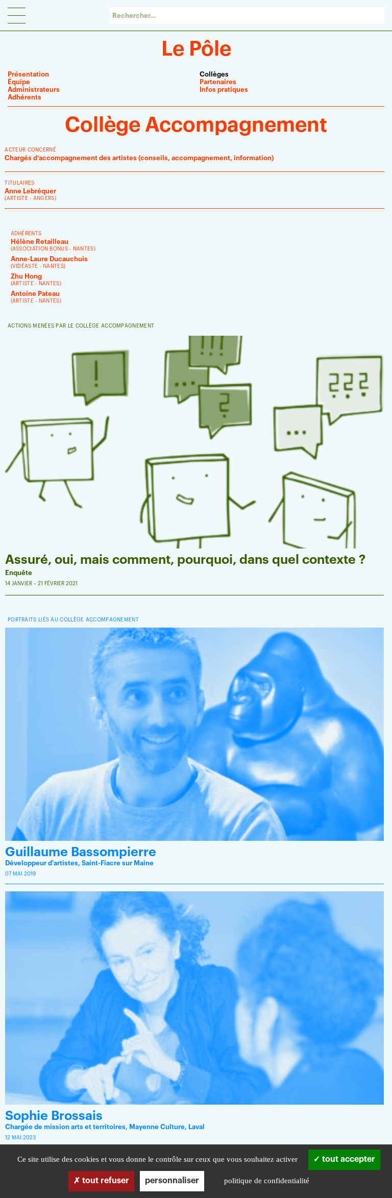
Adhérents (24, 97)
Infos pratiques (224, 89)
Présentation (28, 74)
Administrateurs (34, 89)
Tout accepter (347, 1159)
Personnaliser (172, 1181)
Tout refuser (104, 1181)
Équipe (19, 82)
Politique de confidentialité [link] (266, 1181)
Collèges (214, 74)
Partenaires (218, 82)
